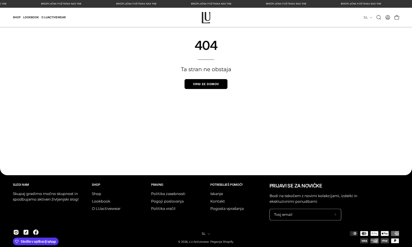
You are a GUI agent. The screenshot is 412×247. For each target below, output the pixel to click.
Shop (96, 194)
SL (366, 17)
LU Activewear (199, 241)
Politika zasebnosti (168, 194)
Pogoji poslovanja (167, 201)
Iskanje (216, 194)
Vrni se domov (206, 84)
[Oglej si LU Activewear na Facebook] (36, 232)
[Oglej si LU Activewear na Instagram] (16, 232)
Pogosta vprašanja (227, 208)
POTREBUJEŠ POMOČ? (226, 184)
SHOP (96, 184)
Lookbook (101, 201)
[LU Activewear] (206, 17)
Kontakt (217, 201)
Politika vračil (163, 208)
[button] (378, 17)
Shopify (228, 241)
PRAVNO (157, 184)
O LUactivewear (106, 208)
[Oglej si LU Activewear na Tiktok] (26, 232)
